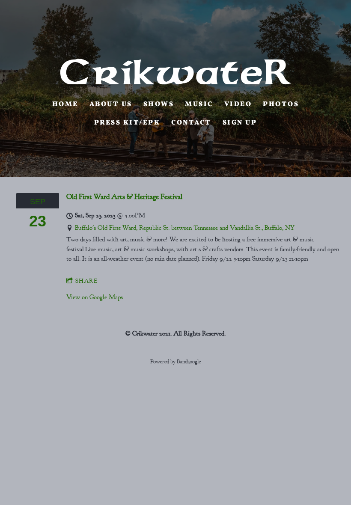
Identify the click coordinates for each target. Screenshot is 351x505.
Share (86, 281)
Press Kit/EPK (127, 123)
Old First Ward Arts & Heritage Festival (124, 196)
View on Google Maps (94, 297)
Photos (281, 104)
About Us (110, 104)
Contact (191, 123)
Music (199, 104)
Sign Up (240, 123)
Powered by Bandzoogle (175, 361)
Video (238, 104)
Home (65, 104)
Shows (158, 104)
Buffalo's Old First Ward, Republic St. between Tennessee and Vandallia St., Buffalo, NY (184, 228)
